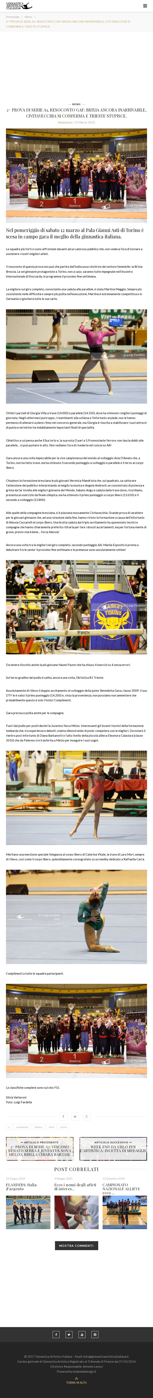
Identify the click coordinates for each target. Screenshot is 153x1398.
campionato (22, 1126)
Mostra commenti (76, 1245)
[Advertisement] (76, 68)
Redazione (65, 122)
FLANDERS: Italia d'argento (21, 1186)
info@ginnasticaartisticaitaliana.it (106, 1356)
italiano (38, 1126)
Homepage (13, 16)
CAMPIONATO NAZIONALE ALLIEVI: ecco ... (121, 1188)
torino (63, 1126)
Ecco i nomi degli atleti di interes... (75, 1186)
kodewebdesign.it (84, 1371)
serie (51, 1126)
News (28, 16)
